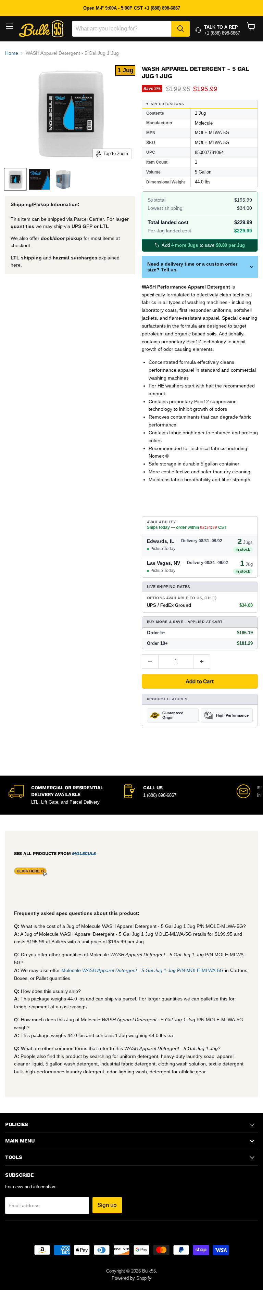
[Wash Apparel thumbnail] (63, 179)
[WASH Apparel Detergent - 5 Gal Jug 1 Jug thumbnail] (15, 179)
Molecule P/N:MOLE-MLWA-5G (143, 970)
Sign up (107, 1205)
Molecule (84, 853)
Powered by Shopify (131, 1278)
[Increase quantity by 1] (201, 661)
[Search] (180, 29)
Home (11, 53)
